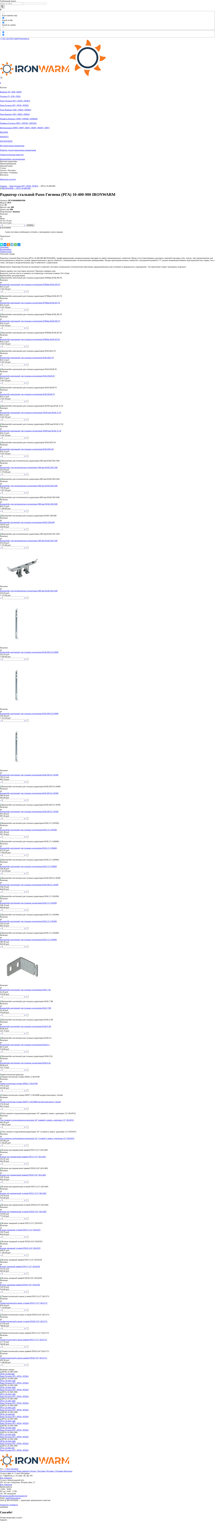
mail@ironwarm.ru (21, 38)
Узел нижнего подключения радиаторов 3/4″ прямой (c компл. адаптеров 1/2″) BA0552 (37, 1120)
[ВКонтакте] (4, 244)
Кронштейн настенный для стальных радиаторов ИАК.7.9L (25, 990)
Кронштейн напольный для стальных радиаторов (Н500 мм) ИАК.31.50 (30, 431)
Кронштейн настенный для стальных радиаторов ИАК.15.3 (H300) (28, 921)
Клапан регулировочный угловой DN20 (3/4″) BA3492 (23, 1212)
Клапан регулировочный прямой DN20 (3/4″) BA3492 (23, 1175)
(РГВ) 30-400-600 (7, 1414)
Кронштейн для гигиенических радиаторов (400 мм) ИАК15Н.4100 (28, 591)
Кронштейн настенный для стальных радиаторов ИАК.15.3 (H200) (28, 903)
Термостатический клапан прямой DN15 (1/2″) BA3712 (23, 1340)
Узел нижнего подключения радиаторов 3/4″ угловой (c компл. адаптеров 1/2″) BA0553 (37, 1138)
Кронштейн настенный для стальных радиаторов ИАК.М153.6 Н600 (29, 652)
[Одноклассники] (8, 244)
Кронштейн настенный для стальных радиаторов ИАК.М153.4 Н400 (29, 793)
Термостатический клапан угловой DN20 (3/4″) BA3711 (23, 1321)
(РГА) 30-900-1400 (7, 1421)
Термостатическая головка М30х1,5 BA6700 (19, 1083)
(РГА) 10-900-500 (7, 1448)
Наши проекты (23, 1471)
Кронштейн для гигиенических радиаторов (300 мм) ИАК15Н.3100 (28, 541)
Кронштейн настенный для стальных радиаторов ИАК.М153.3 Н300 (29, 775)
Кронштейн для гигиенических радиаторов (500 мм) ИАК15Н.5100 (28, 467)
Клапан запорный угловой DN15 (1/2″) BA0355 (20, 1230)
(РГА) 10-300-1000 (7, 1401)
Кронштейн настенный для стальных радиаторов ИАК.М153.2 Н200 (29, 885)
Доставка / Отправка (54, 1471)
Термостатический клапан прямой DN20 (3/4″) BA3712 (23, 1358)
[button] (107, 87)
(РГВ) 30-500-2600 (8, 1428)
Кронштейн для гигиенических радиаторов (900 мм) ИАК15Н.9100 (28, 504)
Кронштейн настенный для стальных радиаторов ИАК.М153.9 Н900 (29, 714)
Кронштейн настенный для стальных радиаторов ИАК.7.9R (25, 1008)
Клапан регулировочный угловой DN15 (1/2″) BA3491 (23, 1193)
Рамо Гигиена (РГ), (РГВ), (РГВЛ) (14, 1376)
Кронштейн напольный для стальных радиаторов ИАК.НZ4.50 (27, 449)
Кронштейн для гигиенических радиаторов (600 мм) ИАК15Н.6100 (28, 486)
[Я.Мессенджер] (1, 244)
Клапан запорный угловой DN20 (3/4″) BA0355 (20, 1248)
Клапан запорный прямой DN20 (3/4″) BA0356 (20, 1285)
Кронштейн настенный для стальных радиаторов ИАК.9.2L (25, 1063)
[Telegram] (11, 244)
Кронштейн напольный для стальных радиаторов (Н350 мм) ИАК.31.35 (30, 413)
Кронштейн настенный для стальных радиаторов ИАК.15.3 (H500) (28, 830)
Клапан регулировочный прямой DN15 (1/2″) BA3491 (23, 1157)
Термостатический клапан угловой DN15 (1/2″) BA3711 (23, 1303)
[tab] (107, 247)
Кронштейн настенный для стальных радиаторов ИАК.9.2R (25, 1026)
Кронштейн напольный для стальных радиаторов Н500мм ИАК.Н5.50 (30, 339)
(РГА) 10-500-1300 (7, 1394)
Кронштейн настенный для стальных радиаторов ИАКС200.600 (27, 522)
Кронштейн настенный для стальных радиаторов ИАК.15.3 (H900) (28, 866)
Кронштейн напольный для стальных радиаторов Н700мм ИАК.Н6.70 (30, 321)
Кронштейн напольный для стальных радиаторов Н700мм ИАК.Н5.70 (30, 303)
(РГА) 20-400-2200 (7, 1408)
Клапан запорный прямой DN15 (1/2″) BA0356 (20, 1266)
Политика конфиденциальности (13, 1496)
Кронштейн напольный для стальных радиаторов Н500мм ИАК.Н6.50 (30, 284)
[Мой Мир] (18, 244)
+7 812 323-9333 (7, 38)
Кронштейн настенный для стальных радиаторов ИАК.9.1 (25, 1045)
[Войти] (1, 78)
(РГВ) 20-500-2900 (8, 1441)
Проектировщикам (8, 1471)
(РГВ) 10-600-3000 (8, 1387)
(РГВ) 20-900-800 (7, 1374)
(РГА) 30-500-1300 (7, 1381)
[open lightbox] (15, 188)
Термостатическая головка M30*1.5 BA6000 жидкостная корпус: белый (30, 1102)
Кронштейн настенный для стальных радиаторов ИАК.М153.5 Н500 (29, 811)
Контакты (68, 1471)
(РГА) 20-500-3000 (7, 1434)
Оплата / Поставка (37, 1471)
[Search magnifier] (2, 7)
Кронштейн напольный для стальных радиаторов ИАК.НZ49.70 (27, 394)
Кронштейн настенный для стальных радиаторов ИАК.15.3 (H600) (28, 848)
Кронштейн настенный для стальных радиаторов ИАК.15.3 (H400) (28, 940)
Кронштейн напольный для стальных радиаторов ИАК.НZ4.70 (27, 358)
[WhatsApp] (15, 244)
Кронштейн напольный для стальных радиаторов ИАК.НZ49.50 (27, 376)
